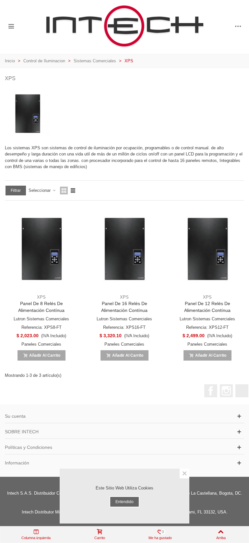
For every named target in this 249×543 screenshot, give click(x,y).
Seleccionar (40, 190)
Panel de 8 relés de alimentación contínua (41, 307)
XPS (41, 297)
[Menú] (11, 26)
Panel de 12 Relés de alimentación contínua (207, 307)
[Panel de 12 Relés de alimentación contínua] (207, 249)
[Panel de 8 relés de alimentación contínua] (41, 249)
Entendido (124, 502)
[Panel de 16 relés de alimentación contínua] (124, 249)
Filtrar (16, 190)
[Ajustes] (238, 26)
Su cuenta (15, 416)
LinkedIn (241, 390)
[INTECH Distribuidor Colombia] (124, 26)
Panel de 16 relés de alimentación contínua (124, 307)
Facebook (210, 390)
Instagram (226, 390)
